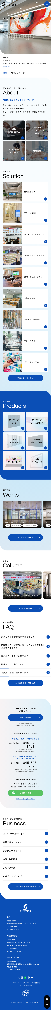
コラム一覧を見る (25, 608)
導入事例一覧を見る (25, 537)
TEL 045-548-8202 (14, 967)
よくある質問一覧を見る (25, 683)
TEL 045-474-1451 (14, 926)
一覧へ (5, 66)
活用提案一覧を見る (25, 378)
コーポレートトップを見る (26, 886)
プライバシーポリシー (25, 985)
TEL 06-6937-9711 (14, 948)
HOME (5, 73)
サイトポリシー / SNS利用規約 (30, 983)
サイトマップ (15, 983)
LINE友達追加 (25, 793)
